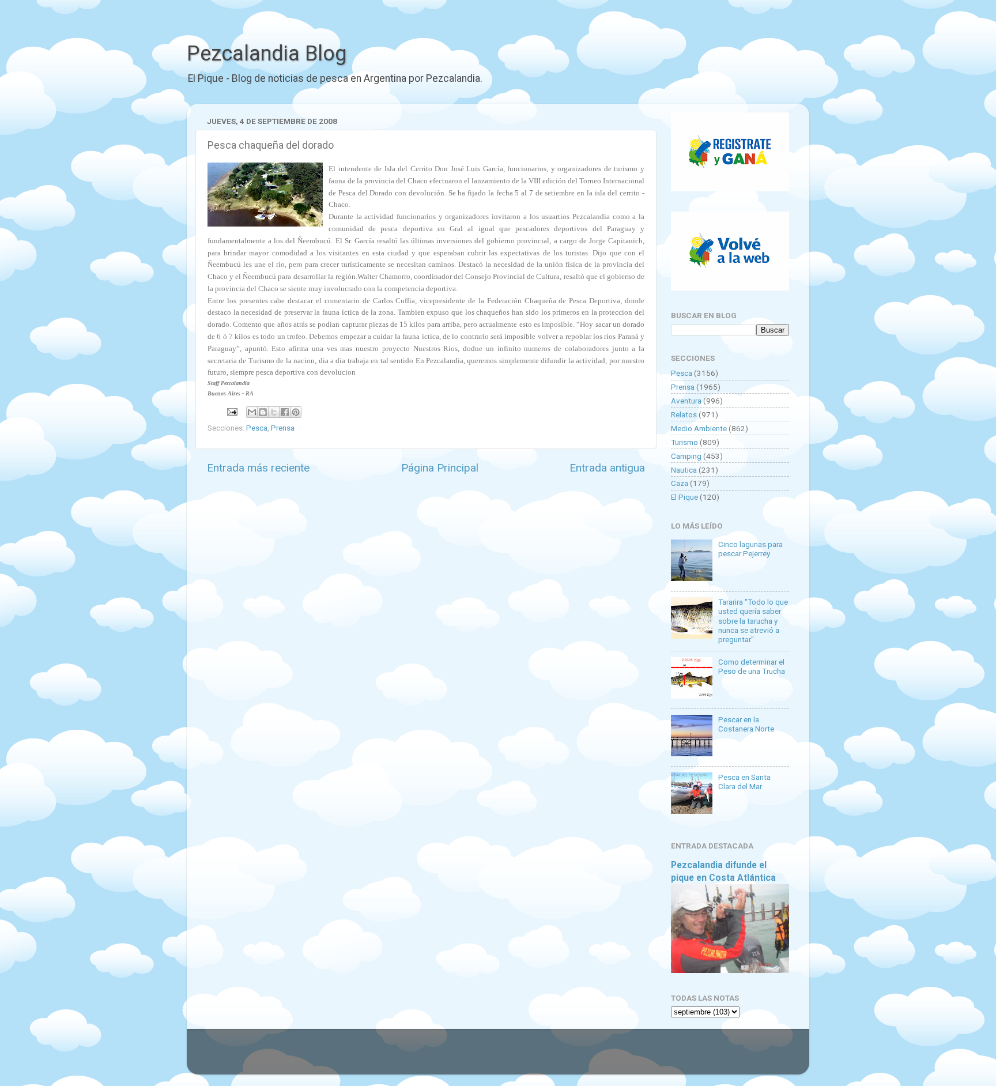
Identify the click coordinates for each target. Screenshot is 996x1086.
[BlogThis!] (263, 412)
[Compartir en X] (274, 412)
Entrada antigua (607, 467)
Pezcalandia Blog (266, 54)
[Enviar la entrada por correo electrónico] (231, 411)
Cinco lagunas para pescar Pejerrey (750, 549)
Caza (679, 483)
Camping (686, 456)
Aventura (686, 400)
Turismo (684, 442)
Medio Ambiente (699, 428)
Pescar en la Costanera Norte (746, 724)
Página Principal (439, 467)
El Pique (684, 496)
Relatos (684, 414)
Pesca (256, 427)
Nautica (684, 469)
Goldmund (518, 1057)
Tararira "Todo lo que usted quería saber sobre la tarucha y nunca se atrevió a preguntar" (753, 620)
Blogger (616, 1057)
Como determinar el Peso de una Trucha (751, 666)
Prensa (283, 427)
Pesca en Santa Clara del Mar (744, 781)
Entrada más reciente (258, 467)
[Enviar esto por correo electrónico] (252, 412)
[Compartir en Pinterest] (295, 412)
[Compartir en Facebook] (284, 412)
